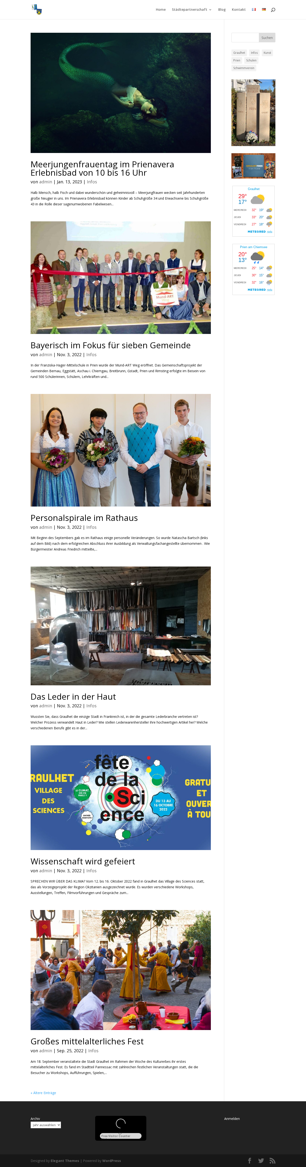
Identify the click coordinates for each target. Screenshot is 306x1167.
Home (161, 10)
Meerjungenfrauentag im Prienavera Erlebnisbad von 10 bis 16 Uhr (102, 168)
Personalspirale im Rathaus (84, 517)
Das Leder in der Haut (73, 696)
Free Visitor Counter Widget (115, 1136)
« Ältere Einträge (43, 1093)
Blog (222, 10)
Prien (236, 60)
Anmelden (232, 1118)
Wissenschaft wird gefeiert (83, 861)
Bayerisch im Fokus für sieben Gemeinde (111, 345)
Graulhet (239, 53)
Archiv (35, 1118)
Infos (92, 182)
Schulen (251, 60)
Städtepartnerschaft (189, 10)
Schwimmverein (243, 68)
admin (45, 182)
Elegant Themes (65, 1160)
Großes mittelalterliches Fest (87, 1041)
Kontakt (239, 10)
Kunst (267, 53)
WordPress (111, 1160)
